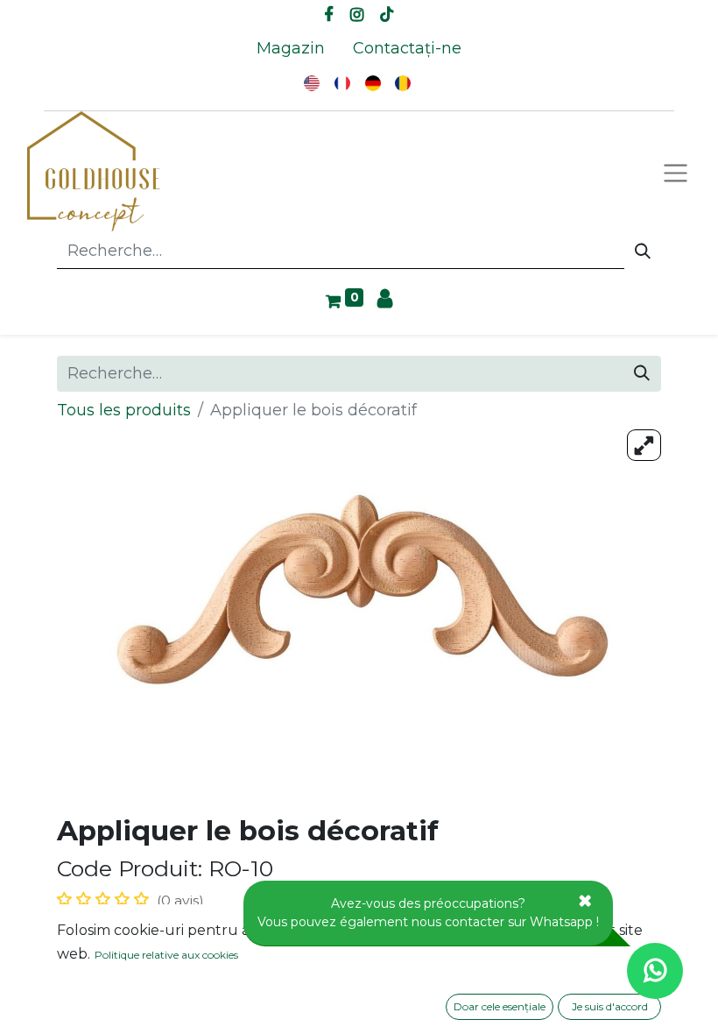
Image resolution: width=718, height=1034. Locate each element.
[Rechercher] (642, 251)
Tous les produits (124, 410)
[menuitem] (291, 48)
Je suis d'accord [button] (610, 1006)
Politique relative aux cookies (166, 954)
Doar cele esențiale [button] (500, 1006)
